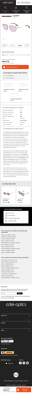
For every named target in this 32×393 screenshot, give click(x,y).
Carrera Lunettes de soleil (8, 235)
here (12, 298)
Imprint (24, 385)
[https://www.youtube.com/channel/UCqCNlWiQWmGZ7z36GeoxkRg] (27, 363)
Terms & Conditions (11, 385)
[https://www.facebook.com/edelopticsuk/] (20, 363)
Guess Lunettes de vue (7, 264)
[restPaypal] (10, 341)
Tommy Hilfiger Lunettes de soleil (10, 248)
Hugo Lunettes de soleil (7, 246)
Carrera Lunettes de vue (7, 271)
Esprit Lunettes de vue (7, 269)
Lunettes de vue (16, 11)
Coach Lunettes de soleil (8, 252)
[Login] (16, 8)
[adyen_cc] (2, 341)
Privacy (19, 385)
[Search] (5, 8)
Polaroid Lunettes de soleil (8, 236)
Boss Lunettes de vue (7, 266)
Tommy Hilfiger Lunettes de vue (10, 267)
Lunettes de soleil (5, 11)
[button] (8, 2)
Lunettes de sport (26, 11)
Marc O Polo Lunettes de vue (9, 262)
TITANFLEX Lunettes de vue (9, 273)
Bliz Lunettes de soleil (7, 244)
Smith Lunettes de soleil (8, 250)
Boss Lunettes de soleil (7, 240)
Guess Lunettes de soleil (8, 238)
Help (2, 330)
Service (3, 323)
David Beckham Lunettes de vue (10, 277)
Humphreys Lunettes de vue (9, 260)
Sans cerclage (23, 120)
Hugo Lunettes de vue (7, 275)
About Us (4, 315)
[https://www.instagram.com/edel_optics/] (23, 363)
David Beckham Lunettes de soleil (10, 242)
